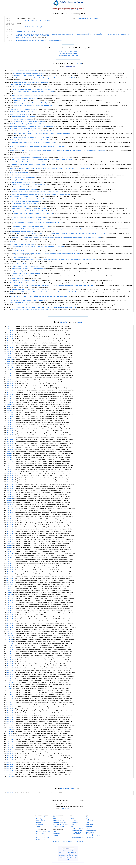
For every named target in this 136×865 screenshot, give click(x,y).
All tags (55, 841)
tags (76, 852)
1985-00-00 (9, 431)
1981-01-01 (9, 412)
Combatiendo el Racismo (17, 283)
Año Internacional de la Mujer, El (19, 302)
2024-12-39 (9, 768)
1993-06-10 (9, 521)
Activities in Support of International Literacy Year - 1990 (29, 217)
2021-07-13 (9, 741)
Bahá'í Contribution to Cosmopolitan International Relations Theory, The (30, 124)
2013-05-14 (9, 660)
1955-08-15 (9, 353)
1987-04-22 (9, 449)
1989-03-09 (9, 484)
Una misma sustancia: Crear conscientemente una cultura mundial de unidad (33, 142)
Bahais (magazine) (121, 34)
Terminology (39, 824)
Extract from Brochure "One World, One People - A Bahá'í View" (27, 300)
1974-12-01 (9, 388)
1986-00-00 (9, 443)
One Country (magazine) (42, 35)
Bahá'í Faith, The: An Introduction (19, 172)
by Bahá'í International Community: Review (42, 159)
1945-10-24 (9, 330)
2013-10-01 (9, 662)
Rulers (88, 828)
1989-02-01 (9, 476)
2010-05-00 (9, 637)
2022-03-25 (9, 749)
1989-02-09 (9, 480)
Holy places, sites (76, 832)
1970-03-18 (9, 371)
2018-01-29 (9, 700)
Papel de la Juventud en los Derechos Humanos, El (26, 273)
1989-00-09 (9, 474)
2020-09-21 (9, 727)
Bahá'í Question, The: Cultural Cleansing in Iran (25, 98)
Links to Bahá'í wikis (26, 37)
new (75, 857)
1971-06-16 (9, 379)
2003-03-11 (9, 594)
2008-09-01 (9, 625)
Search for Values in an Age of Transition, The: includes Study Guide (31, 137)
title (69, 852)
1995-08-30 (9, 533)
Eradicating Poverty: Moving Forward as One (22, 109)
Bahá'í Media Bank (91, 34)
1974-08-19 (9, 384)
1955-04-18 (9, 349)
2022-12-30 (9, 754)
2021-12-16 (9, 745)
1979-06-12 (9, 402)
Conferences (74, 822)
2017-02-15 (9, 690)
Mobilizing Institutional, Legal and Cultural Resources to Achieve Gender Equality (36, 105)
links (76, 855)
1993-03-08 (9, 518)
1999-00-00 (9, 557)
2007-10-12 (9, 617)
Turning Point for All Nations (19, 179)
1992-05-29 (9, 510)
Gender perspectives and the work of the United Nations (29, 121)
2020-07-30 (9, 725)
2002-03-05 (9, 590)
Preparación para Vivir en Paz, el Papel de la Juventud (27, 266)
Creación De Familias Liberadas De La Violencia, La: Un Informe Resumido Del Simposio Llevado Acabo (41, 194)
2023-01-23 (9, 756)
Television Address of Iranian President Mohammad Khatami (28, 164)
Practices (38, 822)
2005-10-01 (9, 608)
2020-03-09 (9, 719)
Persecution (89, 820)
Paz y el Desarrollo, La (18, 271)
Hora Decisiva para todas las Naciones (23, 182)
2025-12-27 (9, 776)
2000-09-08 (9, 570)
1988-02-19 (9, 463)
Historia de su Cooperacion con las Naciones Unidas (24, 70)
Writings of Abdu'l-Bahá (60, 822)
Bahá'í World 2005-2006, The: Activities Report (23, 112)
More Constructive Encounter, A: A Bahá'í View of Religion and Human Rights (31, 126)
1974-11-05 (9, 386)
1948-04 (8, 341)
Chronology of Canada (67, 788)
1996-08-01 (9, 545)
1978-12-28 (9, 400)
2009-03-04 (9, 629)
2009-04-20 (9, 631)
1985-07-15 (9, 435)
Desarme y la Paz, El (17, 278)
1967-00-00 (9, 369)
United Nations (31, 31)
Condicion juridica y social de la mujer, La (21, 231)
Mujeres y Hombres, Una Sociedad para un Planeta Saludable (29, 208)
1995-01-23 (9, 529)
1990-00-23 (9, 500)
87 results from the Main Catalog (68, 51)
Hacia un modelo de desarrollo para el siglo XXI (23, 196)
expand (79, 63)
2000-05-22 (9, 563)
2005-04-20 (9, 604)
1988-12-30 (9, 469)
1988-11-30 (9, 465)
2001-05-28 (9, 578)
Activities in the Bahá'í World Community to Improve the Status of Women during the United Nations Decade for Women (46, 253)
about (61, 857)
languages (68, 854)
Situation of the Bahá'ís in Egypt (22, 119)
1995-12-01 (9, 539)
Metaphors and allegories (60, 824)
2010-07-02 (9, 639)
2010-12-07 (9, 641)
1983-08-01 (9, 420)
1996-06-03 (9, 541)
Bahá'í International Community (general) (73, 34)
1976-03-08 (9, 394)
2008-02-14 (9, 621)
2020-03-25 (9, 721)
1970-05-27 (9, 373)
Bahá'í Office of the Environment (106, 34)
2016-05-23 (9, 684)
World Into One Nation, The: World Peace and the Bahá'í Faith (29, 289)
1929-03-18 (9, 326)
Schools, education (91, 830)
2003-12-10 (9, 596)
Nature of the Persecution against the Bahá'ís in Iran (26, 95)
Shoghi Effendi (90, 832)
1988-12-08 (9, 467)
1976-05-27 (9, 793)
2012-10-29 (9, 653)
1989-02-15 (9, 482)
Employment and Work (19, 100)
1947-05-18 (9, 337)
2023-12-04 (9, 762)
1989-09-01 (9, 488)
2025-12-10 (9, 774)
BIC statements (20, 34)
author (65, 852)
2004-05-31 (9, 600)
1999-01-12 (9, 559)
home (60, 850)
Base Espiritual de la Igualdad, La (23, 257)
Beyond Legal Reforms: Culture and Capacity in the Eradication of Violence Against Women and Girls (42, 133)
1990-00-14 (9, 492)
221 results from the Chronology (68, 53)
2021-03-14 (9, 737)
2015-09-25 (9, 676)
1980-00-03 (9, 404)
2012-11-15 (9, 655)
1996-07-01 (9, 543)
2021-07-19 (9, 743)
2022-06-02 (9, 752)
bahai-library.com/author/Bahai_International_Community (31, 27)
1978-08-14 (9, 396)
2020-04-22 (9, 723)
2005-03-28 (9, 602)
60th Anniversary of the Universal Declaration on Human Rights (31, 103)
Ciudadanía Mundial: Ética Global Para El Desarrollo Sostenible (31, 199)
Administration (75, 817)
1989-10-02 (9, 490)
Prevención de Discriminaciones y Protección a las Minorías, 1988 (30, 226)
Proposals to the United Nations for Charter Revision (28, 305)
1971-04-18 (9, 377)
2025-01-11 (9, 770)
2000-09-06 (9, 568)
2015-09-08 (9, 674)
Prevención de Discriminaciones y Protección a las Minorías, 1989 (30, 220)
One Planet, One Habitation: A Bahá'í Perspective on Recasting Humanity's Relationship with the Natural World (44, 78)
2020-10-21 (9, 729)
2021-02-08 (9, 735)
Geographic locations (77, 828)
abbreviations (70, 855)
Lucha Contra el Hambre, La (21, 264)
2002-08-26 (9, 592)
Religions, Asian (40, 835)
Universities (89, 837)
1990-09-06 (9, 502)
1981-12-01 (9, 414)
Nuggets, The (17, 86)
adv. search (62, 854)
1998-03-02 (9, 555)
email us (77, 9)
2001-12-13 (9, 588)
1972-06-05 (9, 382)
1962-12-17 (9, 361)
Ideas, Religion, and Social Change (20, 84)
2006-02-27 (9, 613)
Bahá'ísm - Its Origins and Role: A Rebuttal (23, 280)
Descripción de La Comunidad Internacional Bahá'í (28, 157)
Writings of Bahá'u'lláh (59, 819)
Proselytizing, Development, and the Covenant (23, 177)
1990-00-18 (9, 494)
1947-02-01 (9, 335)
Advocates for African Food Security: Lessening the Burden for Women (33, 213)
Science (55, 835)
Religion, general (40, 833)
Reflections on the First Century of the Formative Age (28, 75)
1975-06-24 (9, 392)
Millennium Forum (19, 155)
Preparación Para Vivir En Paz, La (21, 275)
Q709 (17, 37)
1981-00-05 (9, 410)
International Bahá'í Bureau (27, 35)
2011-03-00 (9, 645)
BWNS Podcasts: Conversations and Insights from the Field (29, 73)
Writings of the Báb (58, 820)
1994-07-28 (9, 523)
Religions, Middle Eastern (43, 837)
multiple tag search (65, 808)
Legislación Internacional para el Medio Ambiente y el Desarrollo (30, 211)
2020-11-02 (9, 731)
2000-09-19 (9, 572)
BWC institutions (94, 18)
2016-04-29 (9, 680)
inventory (74, 854)
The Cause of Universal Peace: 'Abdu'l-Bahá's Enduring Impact (31, 82)
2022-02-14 (9, 747)
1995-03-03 (9, 531)
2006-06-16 (9, 615)
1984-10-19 (9, 427)
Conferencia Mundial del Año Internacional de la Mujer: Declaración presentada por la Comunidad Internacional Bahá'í (43, 292)
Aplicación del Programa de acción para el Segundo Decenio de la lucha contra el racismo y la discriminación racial (44, 307)
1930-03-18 (9, 328)
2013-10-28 (9, 664)
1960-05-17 (9, 359)
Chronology (64, 322)
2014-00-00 (9, 666)
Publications (89, 824)
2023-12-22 (9, 764)
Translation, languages (92, 834)
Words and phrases (58, 826)
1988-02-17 (9, 461)
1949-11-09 (9, 347)
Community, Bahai (21, 31)
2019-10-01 (9, 713)
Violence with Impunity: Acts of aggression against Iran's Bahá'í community (32, 89)
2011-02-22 (9, 643)
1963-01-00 (9, 365)
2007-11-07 (9, 619)
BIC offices (29, 34)
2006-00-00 (9, 610)
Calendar (73, 820)
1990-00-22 (9, 498)
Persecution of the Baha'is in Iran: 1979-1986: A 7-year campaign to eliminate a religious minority (37, 246)
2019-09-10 (9, 711)
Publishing (89, 826)
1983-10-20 (9, 422)
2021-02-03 (9, 733)
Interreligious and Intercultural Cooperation (23, 116)
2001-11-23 (9, 584)
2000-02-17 (9, 561)
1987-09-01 (9, 451)
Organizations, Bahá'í (83, 18)
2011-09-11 (9, 647)
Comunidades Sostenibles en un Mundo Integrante (28, 175)
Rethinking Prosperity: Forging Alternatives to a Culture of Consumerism (34, 91)
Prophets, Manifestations (43, 831)
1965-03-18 (9, 367)
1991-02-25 (9, 508)
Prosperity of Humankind (20, 187)
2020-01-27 (9, 715)
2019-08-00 (9, 709)
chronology (74, 850)
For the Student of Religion (20, 250)
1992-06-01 (9, 512)
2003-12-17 (9, 598)
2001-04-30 (9, 576)
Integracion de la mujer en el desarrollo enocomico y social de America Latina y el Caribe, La (37, 222)
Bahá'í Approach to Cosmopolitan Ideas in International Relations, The (33, 131)
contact (66, 857)
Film (72, 826)
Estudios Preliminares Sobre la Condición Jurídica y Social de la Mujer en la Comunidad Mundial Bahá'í (39, 296)
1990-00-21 (9, 496)
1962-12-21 (9, 363)
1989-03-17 (9, 486)
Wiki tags (62, 841)
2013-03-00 (9, 657)
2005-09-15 (9, 606)
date (72, 852)
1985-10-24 (9, 437)
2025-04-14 (9, 772)
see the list (70, 9)
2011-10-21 (9, 649)
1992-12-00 (9, 514)
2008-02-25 (9, 623)
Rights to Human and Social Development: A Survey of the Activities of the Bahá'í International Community (39, 146)
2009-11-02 (9, 633)
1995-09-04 (9, 535)
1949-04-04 (9, 345)
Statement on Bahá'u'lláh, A (19, 206)
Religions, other (40, 839)
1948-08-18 (9, 343)
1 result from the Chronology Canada (68, 55)
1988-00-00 (9, 455)
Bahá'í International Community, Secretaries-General (47, 34)
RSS (71, 857)
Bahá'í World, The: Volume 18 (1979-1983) (22, 244)
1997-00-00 (9, 547)
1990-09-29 (9, 504)
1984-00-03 (9, 424)
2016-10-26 (9, 688)
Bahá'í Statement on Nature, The (19, 242)
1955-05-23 (9, 351)
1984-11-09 (9, 429)
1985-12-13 (9, 441)
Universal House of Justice (93, 836)
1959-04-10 (9, 357)
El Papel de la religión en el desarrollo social (24, 189)
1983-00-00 (9, 418)
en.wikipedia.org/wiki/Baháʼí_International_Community (31, 40)
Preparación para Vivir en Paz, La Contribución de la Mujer (28, 268)
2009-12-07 (9, 635)
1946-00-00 (9, 332)
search (60, 852)
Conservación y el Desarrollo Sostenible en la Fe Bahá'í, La (28, 184)
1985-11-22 (9, 439)
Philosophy (56, 833)
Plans (87, 822)
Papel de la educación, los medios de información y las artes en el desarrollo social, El (36, 191)
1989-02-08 (9, 478)
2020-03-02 (9, 717)
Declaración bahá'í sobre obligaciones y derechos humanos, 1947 (30, 309)
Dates (72, 824)
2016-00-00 (9, 678)
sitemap (65, 850)
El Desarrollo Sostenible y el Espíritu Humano (24, 203)
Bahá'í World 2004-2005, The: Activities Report (23, 128)
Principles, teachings (41, 817)
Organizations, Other (92, 817)
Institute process (40, 820)
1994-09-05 (9, 525)
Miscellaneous (75, 836)
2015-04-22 (9, 670)
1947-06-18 (9, 339)
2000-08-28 (9, 565)
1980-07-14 (9, 406)
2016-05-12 (9, 682)
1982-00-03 (9, 416)
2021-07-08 (9, 739)
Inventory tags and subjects (75, 841)
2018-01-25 (9, 696)
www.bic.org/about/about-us (54, 40)
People (88, 819)
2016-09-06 (9, 686)
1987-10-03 (9, 453)
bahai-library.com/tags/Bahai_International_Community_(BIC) (33, 21)
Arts (54, 831)
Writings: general (58, 817)
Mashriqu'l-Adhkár (76, 834)
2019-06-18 (9, 707)
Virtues (38, 826)
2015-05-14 (9, 672)
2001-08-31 (9, 582)
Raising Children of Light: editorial (19, 114)
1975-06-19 (9, 390)
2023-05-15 (9, 758)
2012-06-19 (9, 651)
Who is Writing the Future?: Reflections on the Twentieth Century (30, 162)
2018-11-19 (9, 704)
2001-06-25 (9, 580)
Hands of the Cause (76, 830)
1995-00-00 (9, 527)
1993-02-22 (9, 516)
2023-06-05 (9, 760)
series (69, 850)
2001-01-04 (9, 574)
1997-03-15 (9, 549)
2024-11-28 (9, 766)
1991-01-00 (9, 506)
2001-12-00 (9, 586)
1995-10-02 (9, 537)
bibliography (62, 855)
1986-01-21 (9, 447)
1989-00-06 (9, 471)
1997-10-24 (9, 551)
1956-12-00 (9, 355)
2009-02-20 (9, 627)
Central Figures (40, 819)
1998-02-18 (9, 553)
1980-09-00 (9, 408)
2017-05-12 (9, 692)
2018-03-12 (9, 702)
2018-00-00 (9, 694)
